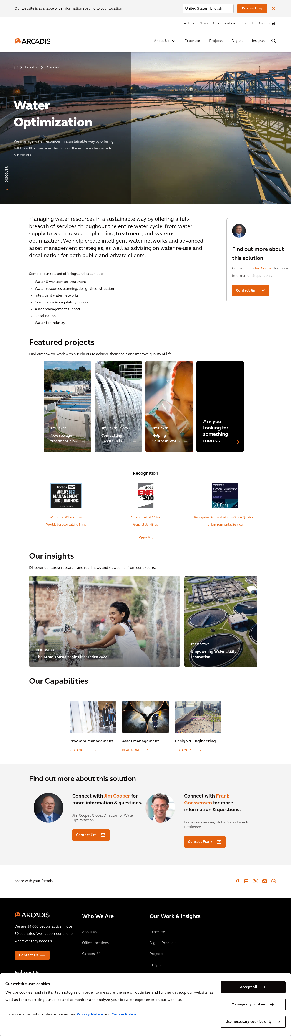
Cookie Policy (124, 1014)
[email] (264, 881)
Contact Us (28, 955)
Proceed (249, 8)
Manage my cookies (248, 1004)
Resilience (53, 67)
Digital (237, 41)
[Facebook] (237, 881)
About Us (161, 41)
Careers (264, 23)
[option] (145, 126)
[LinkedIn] (246, 881)
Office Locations (224, 23)
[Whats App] (273, 881)
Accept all (248, 987)
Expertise (192, 41)
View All (146, 537)
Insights (258, 41)
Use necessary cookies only (248, 1022)
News (203, 23)
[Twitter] (255, 881)
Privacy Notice (90, 1014)
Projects (216, 41)
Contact (247, 23)
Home (16, 67)
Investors (187, 23)
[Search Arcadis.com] (273, 41)
